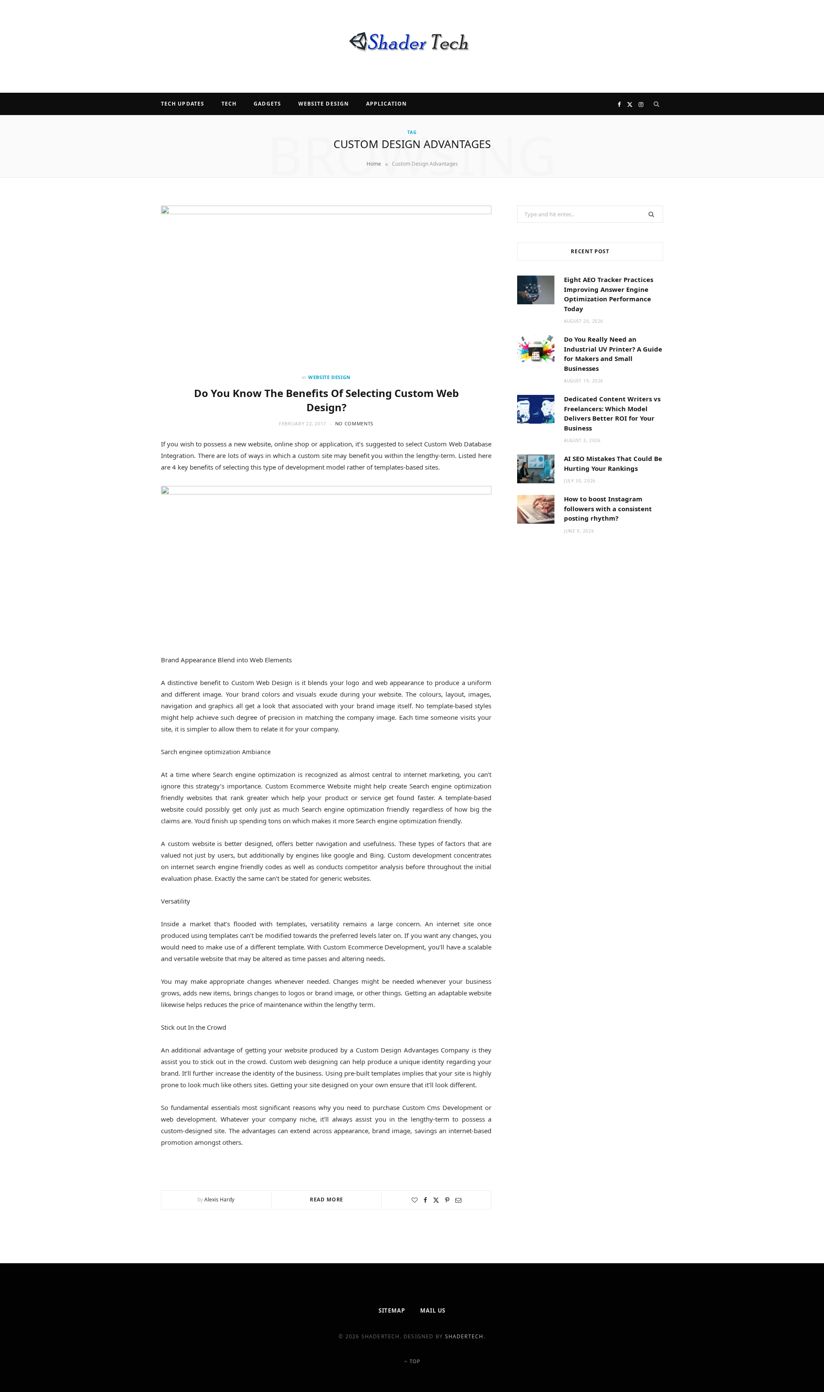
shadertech (464, 1336)
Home (374, 163)
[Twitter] (436, 1200)
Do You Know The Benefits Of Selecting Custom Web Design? (326, 400)
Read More (327, 1199)
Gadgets (267, 103)
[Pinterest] (447, 1200)
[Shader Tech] (412, 46)
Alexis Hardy (219, 1199)
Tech (228, 103)
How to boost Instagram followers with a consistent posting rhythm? (608, 508)
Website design (323, 103)
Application (386, 103)
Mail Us (432, 1310)
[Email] (458, 1200)
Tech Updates (182, 103)
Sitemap (392, 1310)
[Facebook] (425, 1200)
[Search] (657, 104)
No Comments (354, 423)
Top (414, 1361)
